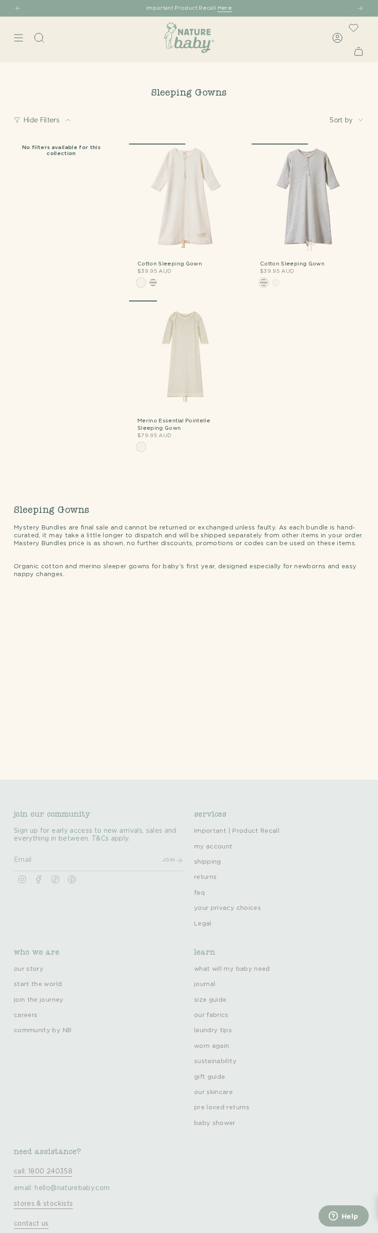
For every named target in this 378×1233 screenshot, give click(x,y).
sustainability (215, 1061)
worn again (212, 1046)
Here (225, 8)
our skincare (213, 1092)
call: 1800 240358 (43, 1171)
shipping (207, 862)
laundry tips (213, 1030)
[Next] (360, 8)
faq (199, 893)
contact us (31, 1224)
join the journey (39, 1000)
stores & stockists (43, 1204)
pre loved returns (221, 1107)
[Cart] (358, 51)
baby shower (215, 1123)
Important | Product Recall (236, 831)
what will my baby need (232, 969)
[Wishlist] (353, 27)
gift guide (209, 1077)
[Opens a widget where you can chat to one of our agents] (343, 1216)
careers (25, 1015)
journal (204, 984)
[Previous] (18, 8)
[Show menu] (18, 37)
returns (205, 877)
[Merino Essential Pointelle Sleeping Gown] (185, 357)
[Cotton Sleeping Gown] (185, 200)
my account (213, 846)
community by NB (42, 1030)
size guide (210, 1000)
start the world (38, 984)
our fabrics (211, 1015)
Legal (203, 923)
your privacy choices (227, 908)
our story (28, 969)
